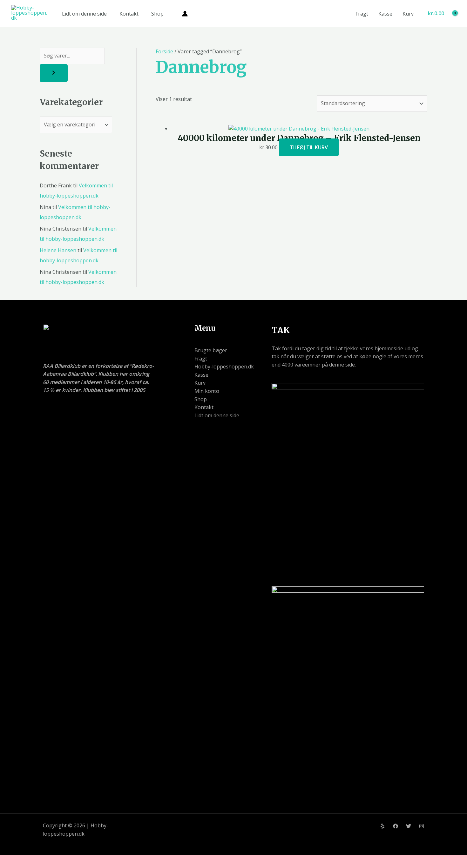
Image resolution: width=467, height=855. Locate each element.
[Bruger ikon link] (185, 14)
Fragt (361, 13)
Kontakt (129, 13)
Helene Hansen (58, 250)
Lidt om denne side (84, 13)
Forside (164, 51)
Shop (157, 13)
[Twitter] (408, 826)
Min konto (206, 390)
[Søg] (54, 73)
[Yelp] (382, 826)
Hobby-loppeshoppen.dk (224, 366)
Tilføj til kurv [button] (309, 147)
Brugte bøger (210, 350)
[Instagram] (421, 826)
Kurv (408, 13)
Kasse (385, 13)
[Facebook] (395, 826)
